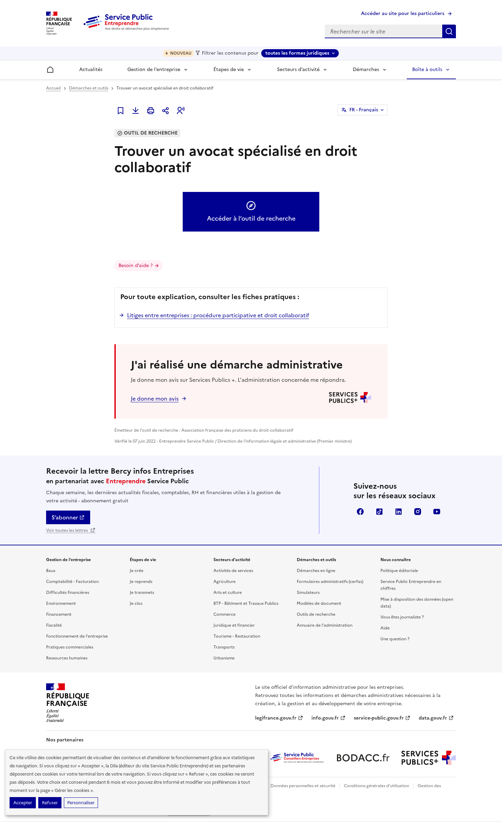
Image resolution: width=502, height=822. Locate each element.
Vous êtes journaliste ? (402, 617)
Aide (385, 628)
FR (363, 109)
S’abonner (65, 517)
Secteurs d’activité (298, 69)
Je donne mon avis (155, 398)
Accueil (53, 88)
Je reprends (141, 582)
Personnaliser (81, 802)
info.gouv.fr (325, 718)
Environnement (61, 603)
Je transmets (142, 592)
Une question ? (394, 639)
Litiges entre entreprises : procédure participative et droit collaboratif (218, 315)
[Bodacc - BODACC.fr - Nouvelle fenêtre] (363, 757)
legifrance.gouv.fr (275, 718)
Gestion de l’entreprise (153, 69)
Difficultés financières (67, 592)
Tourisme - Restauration (236, 636)
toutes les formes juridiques (297, 53)
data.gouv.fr (433, 718)
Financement (58, 614)
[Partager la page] (165, 111)
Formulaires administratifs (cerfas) (330, 582)
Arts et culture (227, 592)
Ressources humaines (66, 658)
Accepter (22, 802)
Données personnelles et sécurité (302, 786)
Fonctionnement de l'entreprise (77, 636)
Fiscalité (54, 625)
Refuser (50, 802)
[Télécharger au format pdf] (135, 111)
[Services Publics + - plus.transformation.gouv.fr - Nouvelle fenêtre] (428, 757)
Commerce (224, 614)
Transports (224, 647)
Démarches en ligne (316, 571)
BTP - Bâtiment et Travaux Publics (245, 603)
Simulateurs (308, 592)
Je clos (136, 603)
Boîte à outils (427, 69)
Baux (50, 571)
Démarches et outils (88, 88)
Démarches (366, 69)
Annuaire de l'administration (324, 625)
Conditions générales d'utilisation (376, 786)
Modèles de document (319, 603)
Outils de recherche (316, 614)
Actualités (90, 69)
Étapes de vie (228, 69)
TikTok (379, 511)
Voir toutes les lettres (67, 530)
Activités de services (233, 571)
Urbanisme (224, 658)
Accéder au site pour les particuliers (402, 13)
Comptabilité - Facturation (72, 582)
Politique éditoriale (399, 571)
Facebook (360, 511)
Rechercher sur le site (449, 31)
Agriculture (224, 582)
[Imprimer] (150, 111)
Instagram (417, 511)
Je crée (136, 571)
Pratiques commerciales (69, 647)
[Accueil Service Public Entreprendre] (127, 29)
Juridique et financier (234, 625)
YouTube (437, 511)
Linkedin (398, 511)
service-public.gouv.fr (379, 718)
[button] (181, 111)
